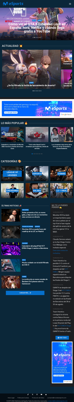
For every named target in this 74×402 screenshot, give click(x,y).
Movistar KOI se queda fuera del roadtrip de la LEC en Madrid (34, 230)
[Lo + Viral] (61, 190)
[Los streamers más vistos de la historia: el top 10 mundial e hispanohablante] (61, 134)
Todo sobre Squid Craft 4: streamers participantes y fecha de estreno (37, 146)
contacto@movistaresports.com (56, 398)
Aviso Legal (11, 398)
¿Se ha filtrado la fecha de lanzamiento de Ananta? (31, 85)
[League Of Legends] (12, 173)
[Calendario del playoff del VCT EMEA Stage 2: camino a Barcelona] (10, 248)
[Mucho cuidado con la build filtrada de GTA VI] (10, 265)
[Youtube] (41, 394)
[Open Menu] (70, 4)
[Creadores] (12, 190)
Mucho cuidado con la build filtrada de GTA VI (35, 263)
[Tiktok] (28, 394)
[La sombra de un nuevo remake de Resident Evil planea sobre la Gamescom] (10, 282)
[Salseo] (37, 190)
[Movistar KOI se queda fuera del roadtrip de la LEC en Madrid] (10, 232)
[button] (3, 20)
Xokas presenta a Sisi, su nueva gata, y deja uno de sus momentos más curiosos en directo (34, 214)
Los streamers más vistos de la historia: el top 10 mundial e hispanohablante (62, 146)
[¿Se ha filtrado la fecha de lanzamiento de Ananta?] (31, 69)
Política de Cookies (23, 398)
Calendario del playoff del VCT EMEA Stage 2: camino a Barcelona (35, 247)
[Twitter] (32, 394)
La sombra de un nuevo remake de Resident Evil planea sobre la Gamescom (35, 281)
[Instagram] (37, 394)
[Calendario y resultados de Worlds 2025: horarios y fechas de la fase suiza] (12, 134)
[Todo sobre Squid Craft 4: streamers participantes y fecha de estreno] (37, 134)
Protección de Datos (38, 398)
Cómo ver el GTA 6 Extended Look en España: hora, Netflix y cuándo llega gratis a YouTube (37, 27)
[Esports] (37, 173)
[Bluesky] (46, 394)
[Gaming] (61, 173)
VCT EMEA (66, 290)
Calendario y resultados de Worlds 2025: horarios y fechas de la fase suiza (12, 146)
